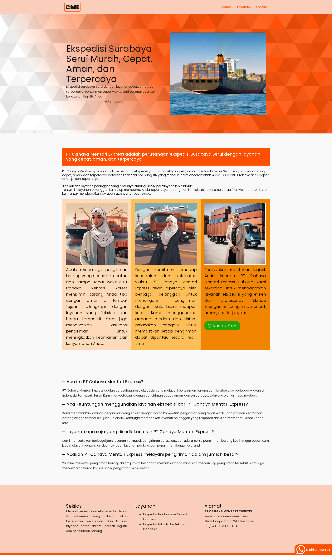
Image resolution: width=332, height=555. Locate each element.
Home (226, 7)
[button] (222, 325)
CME (73, 7)
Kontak (261, 7)
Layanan (243, 7)
